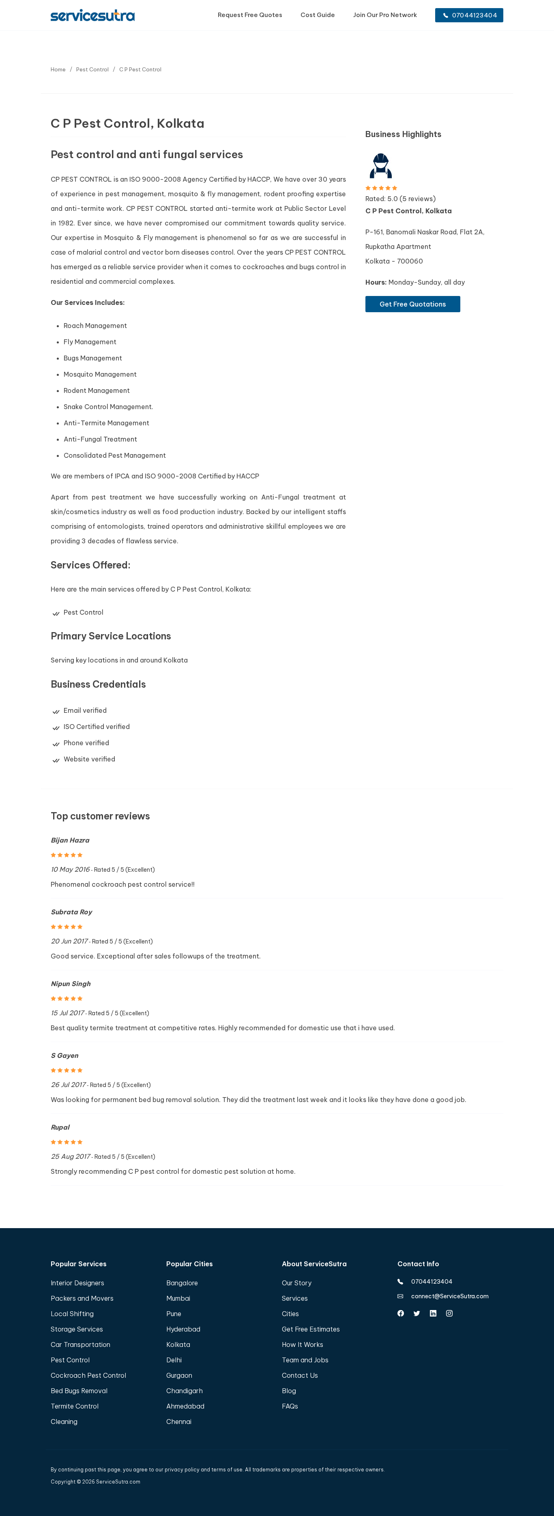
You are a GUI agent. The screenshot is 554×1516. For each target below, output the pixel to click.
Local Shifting (72, 1314)
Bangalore (182, 1283)
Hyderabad (183, 1329)
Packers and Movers (82, 1298)
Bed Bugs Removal (79, 1391)
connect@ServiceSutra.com (450, 1296)
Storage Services (77, 1329)
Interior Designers (77, 1283)
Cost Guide (318, 15)
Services (295, 1298)
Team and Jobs (305, 1360)
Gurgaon (179, 1375)
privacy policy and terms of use (204, 1470)
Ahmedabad (185, 1406)
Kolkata (178, 1344)
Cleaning (64, 1421)
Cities (290, 1314)
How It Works (302, 1344)
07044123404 (474, 15)
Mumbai (178, 1298)
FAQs (290, 1406)
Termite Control (75, 1406)
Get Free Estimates (311, 1329)
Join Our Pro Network (385, 15)
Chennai (178, 1421)
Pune (173, 1314)
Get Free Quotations (413, 304)
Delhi (174, 1360)
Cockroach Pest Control (88, 1375)
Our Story (296, 1283)
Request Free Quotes (250, 15)
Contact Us (300, 1375)
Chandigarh (184, 1391)
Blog (289, 1391)
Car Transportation (80, 1344)
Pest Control (70, 1360)
